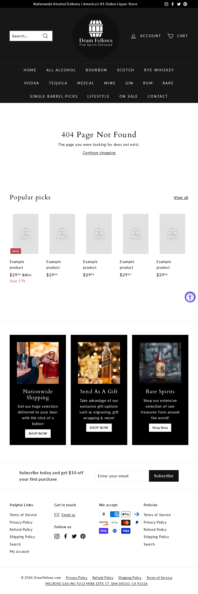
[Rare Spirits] (160, 363)
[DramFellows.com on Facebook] (65, 536)
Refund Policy (21, 529)
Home (30, 70)
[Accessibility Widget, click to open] (190, 297)
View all (181, 197)
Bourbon (96, 70)
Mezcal (85, 83)
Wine (110, 83)
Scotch (126, 70)
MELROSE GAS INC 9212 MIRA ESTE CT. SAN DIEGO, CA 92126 (96, 584)
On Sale (129, 96)
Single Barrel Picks (54, 96)
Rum (148, 83)
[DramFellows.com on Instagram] (56, 536)
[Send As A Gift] (99, 363)
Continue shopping (99, 152)
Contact (158, 96)
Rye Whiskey (159, 70)
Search (15, 544)
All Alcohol (61, 70)
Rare (168, 83)
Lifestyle (98, 96)
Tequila (58, 83)
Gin (130, 83)
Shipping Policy (22, 537)
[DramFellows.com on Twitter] (74, 536)
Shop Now (160, 428)
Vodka (31, 83)
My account (19, 551)
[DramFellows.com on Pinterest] (82, 536)
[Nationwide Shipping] (38, 363)
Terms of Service (23, 515)
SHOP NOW (37, 433)
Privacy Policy (21, 522)
